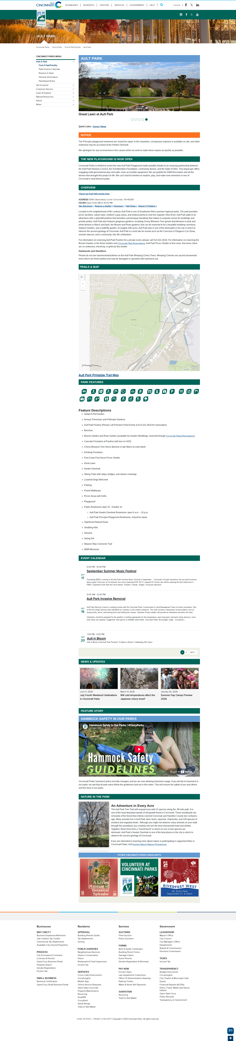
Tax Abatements (85, 938)
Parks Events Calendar (49, 69)
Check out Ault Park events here (94, 194)
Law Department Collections (132, 975)
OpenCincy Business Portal (50, 961)
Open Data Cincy (168, 993)
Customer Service (44, 89)
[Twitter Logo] (191, 5)
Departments (166, 945)
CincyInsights (84, 978)
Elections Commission (170, 951)
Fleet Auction (125, 935)
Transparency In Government (173, 1000)
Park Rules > (131, 206)
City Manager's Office (170, 942)
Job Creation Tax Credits (48, 938)
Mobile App (83, 981)
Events (96, 126)
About (39, 100)
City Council (165, 938)
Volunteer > (119, 206)
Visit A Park (41, 61)
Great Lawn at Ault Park (96, 114)
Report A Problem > (147, 206)
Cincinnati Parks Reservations (180, 436)
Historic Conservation (88, 955)
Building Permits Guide (89, 935)
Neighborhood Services (89, 952)
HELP (152, 5)
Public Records (167, 996)
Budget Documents (169, 972)
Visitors (104, 5)
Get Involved (42, 85)
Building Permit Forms (129, 952)
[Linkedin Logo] (197, 5)
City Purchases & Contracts (49, 955)
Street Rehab (84, 1003)
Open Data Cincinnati (88, 988)
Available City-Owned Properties (52, 945)
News (103, 126)
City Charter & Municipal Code (174, 978)
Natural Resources (44, 97)
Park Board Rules (47, 81)
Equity (163, 981)
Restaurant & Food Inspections (92, 961)
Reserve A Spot (46, 73)
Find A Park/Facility (48, 65)
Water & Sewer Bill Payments (132, 984)
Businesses (71, 5)
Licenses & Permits (46, 958)
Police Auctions (126, 938)
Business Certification (47, 981)
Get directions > (86, 206)
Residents (88, 5)
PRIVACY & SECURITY (103, 1019)
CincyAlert (83, 1000)
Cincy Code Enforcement (90, 975)
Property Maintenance (88, 991)
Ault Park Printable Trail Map (99, 375)
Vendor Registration (46, 968)
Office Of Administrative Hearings (135, 978)
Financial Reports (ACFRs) (172, 984)
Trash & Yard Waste (87, 1007)
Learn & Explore (43, 93)
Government (137, 5)
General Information (48, 77)
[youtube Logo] (197, 14)
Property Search (44, 965)
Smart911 (82, 997)
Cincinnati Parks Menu (48, 56)
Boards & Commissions (170, 948)
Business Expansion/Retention (51, 935)
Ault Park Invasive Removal (106, 598)
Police (81, 958)
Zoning (81, 942)
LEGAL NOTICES (84, 1019)
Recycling (82, 994)
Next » (193, 652)
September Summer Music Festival (111, 571)
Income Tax (42, 971)
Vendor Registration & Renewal (133, 961)
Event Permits (125, 958)
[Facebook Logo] (186, 5)
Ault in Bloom (96, 638)
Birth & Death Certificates (131, 949)
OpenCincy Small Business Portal (52, 984)
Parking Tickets (126, 981)
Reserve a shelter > (104, 206)
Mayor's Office (166, 935)
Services (119, 5)
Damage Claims (126, 955)
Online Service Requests (89, 984)
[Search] (161, 4)
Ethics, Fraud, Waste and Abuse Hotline (175, 989)
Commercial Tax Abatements (50, 942)
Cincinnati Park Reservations (131, 243)
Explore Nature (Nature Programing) (149, 844)
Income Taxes (125, 972)
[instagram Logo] (181, 14)
